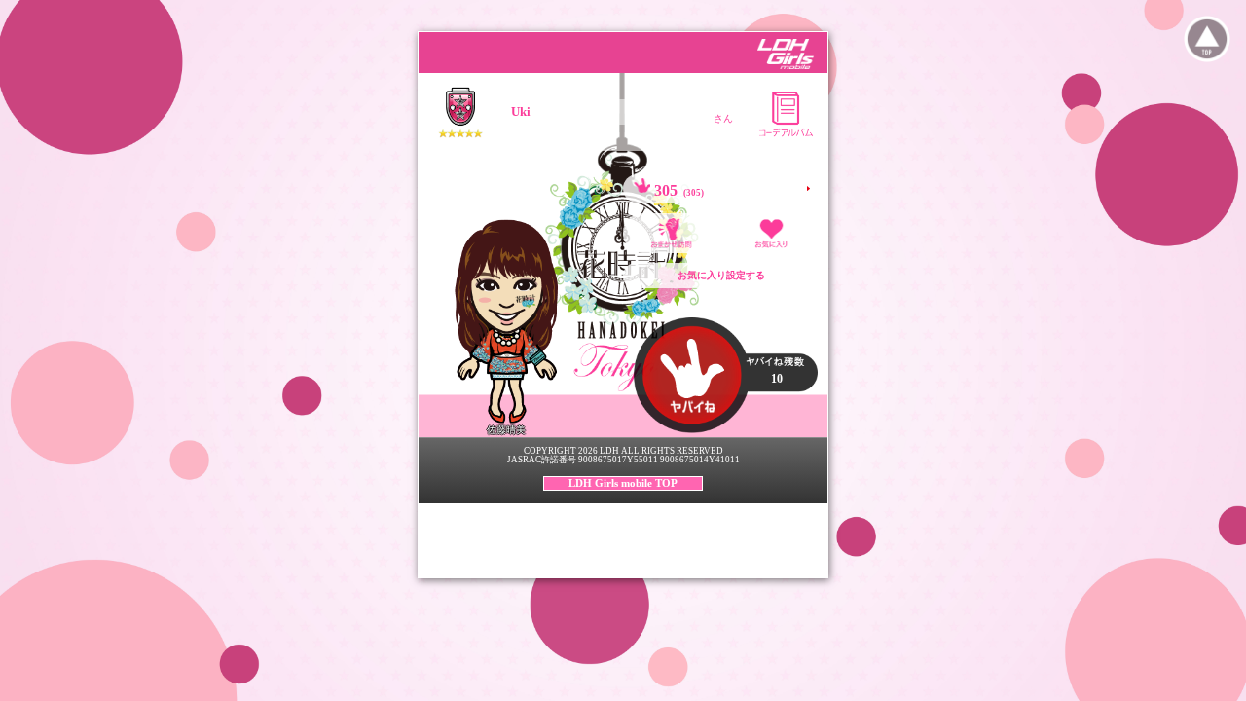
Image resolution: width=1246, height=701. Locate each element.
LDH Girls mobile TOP (623, 483)
